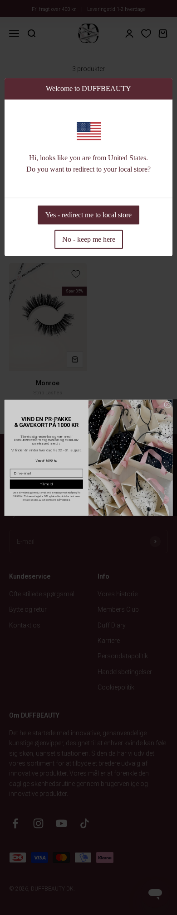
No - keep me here (88, 239)
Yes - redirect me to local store (88, 214)
